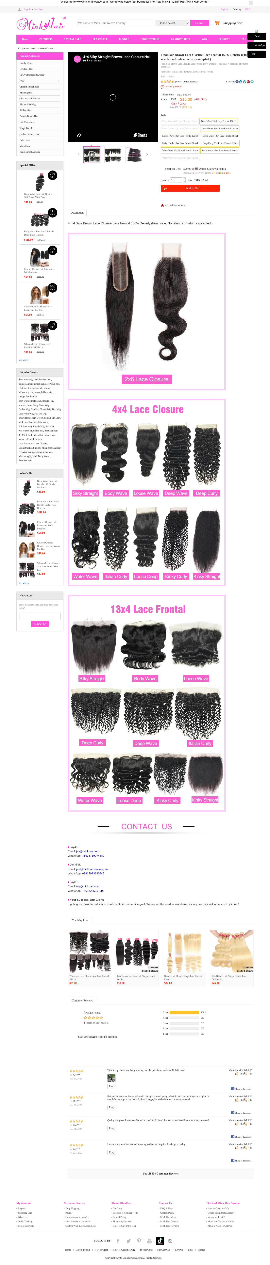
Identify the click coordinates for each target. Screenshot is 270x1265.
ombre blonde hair (27, 417)
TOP (254, 54)
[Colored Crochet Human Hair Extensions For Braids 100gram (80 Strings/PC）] (39, 294)
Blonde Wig (45, 409)
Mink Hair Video (168, 1217)
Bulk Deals (25, 140)
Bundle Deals (26, 63)
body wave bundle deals (30, 400)
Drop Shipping (44, 417)
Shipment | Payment (122, 1221)
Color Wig (44, 405)
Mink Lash (25, 146)
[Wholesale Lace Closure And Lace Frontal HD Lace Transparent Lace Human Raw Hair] (39, 332)
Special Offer (146, 1249)
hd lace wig (46, 392)
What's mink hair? (216, 1217)
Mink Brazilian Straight (30, 447)
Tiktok (160, 1241)
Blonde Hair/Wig (28, 104)
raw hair (22, 405)
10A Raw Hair (26, 69)
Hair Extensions (27, 122)
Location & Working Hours (126, 1212)
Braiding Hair (26, 92)
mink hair (47, 452)
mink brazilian (25, 422)
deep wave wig (26, 379)
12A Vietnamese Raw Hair (32, 74)
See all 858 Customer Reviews (160, 1173)
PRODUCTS (46, 39)
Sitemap (201, 1249)
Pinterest (139, 1241)
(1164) (178, 81)
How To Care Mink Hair (124, 1225)
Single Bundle (26, 128)
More (252, 81)
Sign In (27, 9)
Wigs (22, 80)
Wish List (22, 1217)
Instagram (170, 1241)
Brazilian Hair (51, 430)
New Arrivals (163, 1249)
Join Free (38, 9)
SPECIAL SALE (72, 39)
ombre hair (38, 430)
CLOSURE (224, 39)
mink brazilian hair (42, 379)
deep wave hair (52, 383)
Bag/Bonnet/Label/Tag (30, 152)
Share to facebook (243, 1089)
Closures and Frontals (45, 48)
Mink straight (25, 456)
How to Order (101, 1249)
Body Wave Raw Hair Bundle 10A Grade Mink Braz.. (47, 484)
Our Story (117, 1208)
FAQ (244, 39)
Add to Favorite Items (175, 205)
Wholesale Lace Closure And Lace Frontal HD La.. (48, 566)
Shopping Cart (25, 1212)
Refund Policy (119, 1217)
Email (257, 36)
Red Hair (49, 426)
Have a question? (174, 86)
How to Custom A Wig (218, 1208)
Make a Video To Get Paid (220, 1225)
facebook (237, 81)
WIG (204, 39)
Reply (112, 1086)
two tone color (25, 430)
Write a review (191, 81)
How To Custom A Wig (124, 1249)
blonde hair (50, 435)
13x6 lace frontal (26, 388)
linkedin (240, 81)
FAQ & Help (166, 1208)
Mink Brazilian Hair (51, 447)
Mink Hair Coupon (169, 1221)
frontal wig (32, 405)
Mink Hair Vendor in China (221, 1221)
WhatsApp (260, 45)
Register (22, 1208)
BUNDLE (124, 39)
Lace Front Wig (26, 413)
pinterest (248, 81)
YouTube (149, 1241)
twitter (244, 81)
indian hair (23, 439)
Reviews (179, 1249)
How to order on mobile (76, 1217)
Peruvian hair (25, 452)
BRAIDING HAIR (180, 39)
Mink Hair (38, 435)
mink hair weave (40, 422)
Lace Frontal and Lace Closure (33, 443)
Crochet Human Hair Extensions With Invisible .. (47, 525)
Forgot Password (26, 1225)
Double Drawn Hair (29, 116)
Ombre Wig (24, 409)
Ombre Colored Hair (29, 134)
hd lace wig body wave (29, 392)
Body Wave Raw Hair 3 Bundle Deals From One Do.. (48, 505)
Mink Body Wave (40, 456)
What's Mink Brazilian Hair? (221, 1212)
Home (25, 39)
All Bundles (25, 110)
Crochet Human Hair (29, 86)
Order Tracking (25, 1221)
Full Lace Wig (25, 426)
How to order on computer (77, 1221)
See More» (24, 360)
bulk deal (23, 383)
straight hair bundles (28, 396)
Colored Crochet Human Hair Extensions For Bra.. (48, 546)
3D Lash (56, 417)
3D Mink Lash (25, 435)
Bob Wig (56, 409)
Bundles (35, 409)
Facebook (118, 1241)
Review (69, 1212)
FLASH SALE (100, 39)
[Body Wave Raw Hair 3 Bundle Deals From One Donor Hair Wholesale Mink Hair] (39, 219)
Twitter (128, 1241)
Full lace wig (40, 413)
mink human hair (36, 383)
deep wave (37, 452)
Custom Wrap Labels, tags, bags (80, 1225)
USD (173, 99)
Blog (190, 1249)
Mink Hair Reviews (169, 1225)
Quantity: (165, 180)
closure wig (47, 400)
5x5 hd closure (42, 388)
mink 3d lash (36, 439)
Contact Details (167, 1212)
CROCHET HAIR (150, 39)
